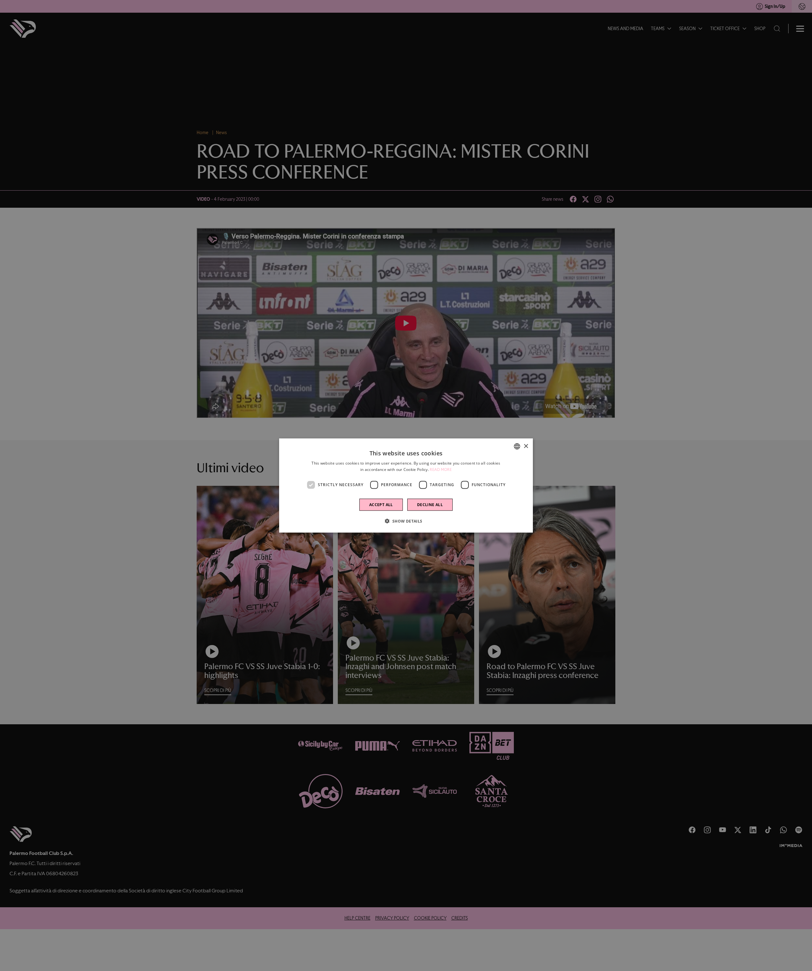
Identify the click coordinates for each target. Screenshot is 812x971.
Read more (441, 469)
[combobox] (517, 446)
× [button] (525, 446)
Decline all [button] (430, 504)
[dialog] (406, 486)
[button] (406, 521)
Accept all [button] (381, 504)
